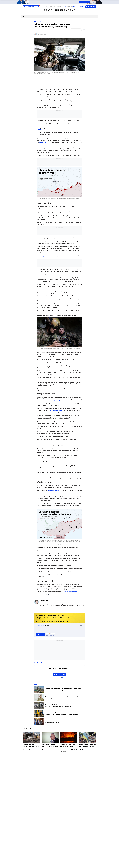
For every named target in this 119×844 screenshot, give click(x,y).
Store (65, 6)
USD (81, 625)
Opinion (53, 16)
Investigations (70, 16)
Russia (43, 16)
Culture (63, 16)
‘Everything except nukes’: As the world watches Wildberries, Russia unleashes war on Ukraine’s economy (68, 748)
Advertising (58, 6)
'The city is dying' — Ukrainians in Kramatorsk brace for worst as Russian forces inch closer (31, 747)
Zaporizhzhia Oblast (52, 594)
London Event (70, 6)
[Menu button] (23, 16)
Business (37, 16)
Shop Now (84, 1)
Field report (38, 21)
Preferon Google (76, 29)
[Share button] (83, 30)
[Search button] (95, 17)
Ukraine (39, 594)
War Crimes (78, 16)
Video (58, 16)
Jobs (54, 6)
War (27, 16)
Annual (47, 625)
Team (51, 6)
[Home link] (59, 10)
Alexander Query (43, 34)
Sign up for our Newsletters (31, 6)
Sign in (63, 677)
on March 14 (42, 142)
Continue (40, 634)
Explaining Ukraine (87, 16)
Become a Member (90, 6)
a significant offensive (56, 410)
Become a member (59, 674)
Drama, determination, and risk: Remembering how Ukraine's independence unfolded (87, 747)
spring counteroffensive (54, 490)
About (47, 6)
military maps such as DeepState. (53, 400)
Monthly (40, 625)
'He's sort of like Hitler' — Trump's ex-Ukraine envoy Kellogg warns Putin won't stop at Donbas (50, 747)
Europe (48, 16)
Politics (31, 16)
